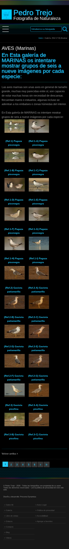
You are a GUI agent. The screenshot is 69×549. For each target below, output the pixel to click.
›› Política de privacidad (44, 510)
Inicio (41, 38)
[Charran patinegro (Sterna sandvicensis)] (38, 127)
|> (46, 464)
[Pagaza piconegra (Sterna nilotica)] (14, 127)
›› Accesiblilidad (41, 516)
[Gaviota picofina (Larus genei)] (14, 391)
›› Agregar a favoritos (44, 521)
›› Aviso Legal (40, 505)
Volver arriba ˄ (10, 453)
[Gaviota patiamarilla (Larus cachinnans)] (14, 274)
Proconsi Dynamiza (28, 497)
